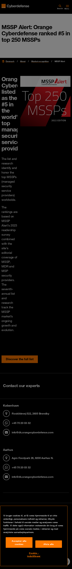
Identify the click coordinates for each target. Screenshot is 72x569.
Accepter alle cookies (19, 542)
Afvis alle (49, 544)
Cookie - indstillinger (34, 554)
